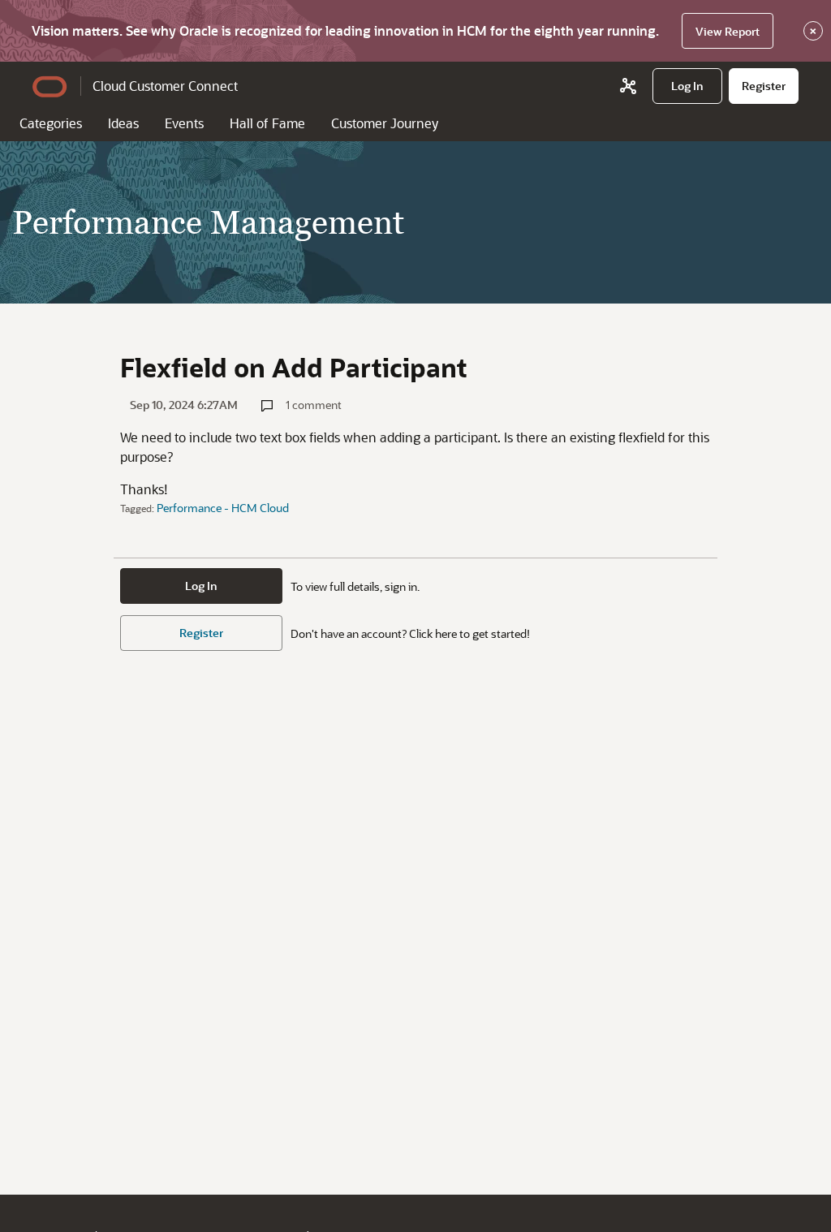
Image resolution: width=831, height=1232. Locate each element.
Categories (50, 122)
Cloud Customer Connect (165, 85)
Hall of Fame (267, 122)
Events (184, 122)
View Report (727, 31)
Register (201, 632)
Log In (201, 585)
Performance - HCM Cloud (223, 507)
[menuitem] (687, 86)
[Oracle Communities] (628, 86)
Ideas (123, 122)
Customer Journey (384, 122)
